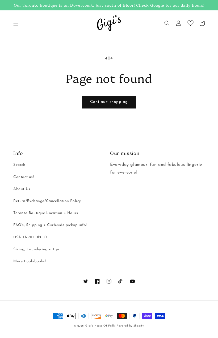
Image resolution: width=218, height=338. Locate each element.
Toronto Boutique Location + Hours (45, 213)
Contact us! (23, 177)
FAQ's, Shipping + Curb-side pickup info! (50, 225)
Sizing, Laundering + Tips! (37, 249)
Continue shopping (109, 102)
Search (19, 165)
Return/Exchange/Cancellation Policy (47, 201)
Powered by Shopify (130, 325)
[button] (16, 23)
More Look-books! (29, 261)
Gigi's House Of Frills (100, 325)
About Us (21, 189)
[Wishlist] (190, 23)
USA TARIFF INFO (30, 237)
